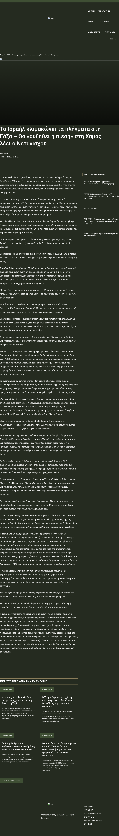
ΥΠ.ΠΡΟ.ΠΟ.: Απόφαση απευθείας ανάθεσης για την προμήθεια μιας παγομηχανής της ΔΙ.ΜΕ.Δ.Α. (101, 221)
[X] (7, 163)
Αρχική (2, 55)
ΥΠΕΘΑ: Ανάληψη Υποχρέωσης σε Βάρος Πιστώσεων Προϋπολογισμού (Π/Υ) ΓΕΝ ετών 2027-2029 (101, 196)
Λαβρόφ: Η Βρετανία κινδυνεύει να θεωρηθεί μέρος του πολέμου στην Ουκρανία (18, 746)
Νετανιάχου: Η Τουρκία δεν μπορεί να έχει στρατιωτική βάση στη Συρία (17, 700)
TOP (8, 55)
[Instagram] (5, 805)
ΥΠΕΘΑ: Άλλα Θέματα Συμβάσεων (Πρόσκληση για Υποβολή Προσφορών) (99, 183)
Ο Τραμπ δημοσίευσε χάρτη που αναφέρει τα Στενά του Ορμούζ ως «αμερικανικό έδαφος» (57, 702)
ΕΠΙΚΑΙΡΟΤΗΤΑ (12, 157)
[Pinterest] (13, 163)
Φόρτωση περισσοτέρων (11, 780)
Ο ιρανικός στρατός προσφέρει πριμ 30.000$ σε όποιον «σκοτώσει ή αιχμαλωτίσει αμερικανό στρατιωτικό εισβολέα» (59, 749)
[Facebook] (2, 163)
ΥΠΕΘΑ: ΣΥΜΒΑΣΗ (90, 209)
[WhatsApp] (18, 163)
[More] (23, 163)
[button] (114, 39)
